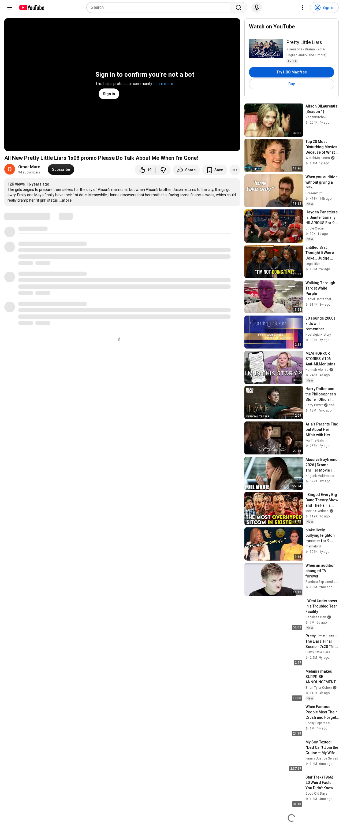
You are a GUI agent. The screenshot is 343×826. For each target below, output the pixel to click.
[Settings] (302, 7)
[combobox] (160, 7)
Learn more (163, 84)
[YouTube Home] (31, 7)
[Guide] (9, 7)
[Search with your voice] (256, 7)
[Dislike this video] (163, 170)
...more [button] (65, 200)
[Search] (238, 7)
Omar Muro (29, 166)
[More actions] (234, 170)
